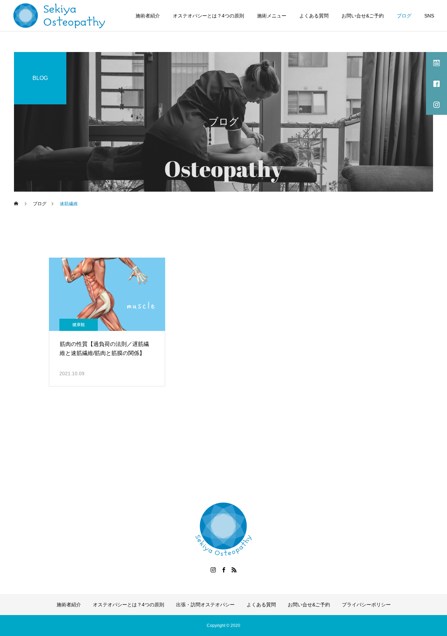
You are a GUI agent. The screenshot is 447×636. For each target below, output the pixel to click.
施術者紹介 (147, 16)
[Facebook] (223, 569)
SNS (429, 16)
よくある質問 (314, 16)
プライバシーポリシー (366, 604)
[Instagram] (213, 569)
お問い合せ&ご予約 (363, 16)
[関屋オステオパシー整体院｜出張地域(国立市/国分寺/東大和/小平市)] (59, 15)
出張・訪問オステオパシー (205, 604)
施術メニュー (271, 16)
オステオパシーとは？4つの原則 (208, 16)
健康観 (78, 324)
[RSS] (233, 569)
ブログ (404, 16)
